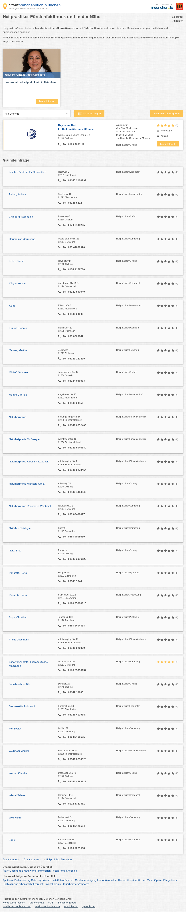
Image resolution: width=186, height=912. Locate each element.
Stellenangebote (67, 902)
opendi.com (88, 906)
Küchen (142, 880)
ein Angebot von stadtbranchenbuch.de (28, 8)
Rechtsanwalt (10, 883)
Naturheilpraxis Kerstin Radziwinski (29, 461)
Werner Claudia (18, 773)
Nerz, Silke (15, 550)
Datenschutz (36, 902)
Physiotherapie (52, 883)
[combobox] (4, 114)
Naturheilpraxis (17, 416)
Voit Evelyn (15, 728)
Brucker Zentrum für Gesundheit (27, 172)
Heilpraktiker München (59, 859)
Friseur (46, 880)
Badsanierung (22, 880)
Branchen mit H (33, 859)
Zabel (12, 839)
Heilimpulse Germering (22, 238)
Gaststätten (57, 880)
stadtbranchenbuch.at (47, 906)
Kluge (12, 305)
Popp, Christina (18, 617)
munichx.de (71, 906)
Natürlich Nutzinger (20, 528)
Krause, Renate (18, 327)
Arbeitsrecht (26, 883)
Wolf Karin (15, 817)
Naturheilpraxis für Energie (24, 439)
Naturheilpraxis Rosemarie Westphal (30, 505)
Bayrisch (69, 880)
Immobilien (44, 870)
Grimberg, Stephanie (21, 216)
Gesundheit (16, 870)
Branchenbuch (11, 859)
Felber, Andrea (17, 194)
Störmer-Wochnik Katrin (22, 706)
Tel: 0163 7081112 (73, 144)
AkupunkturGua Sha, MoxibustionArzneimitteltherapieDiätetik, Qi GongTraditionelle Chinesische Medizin (133, 131)
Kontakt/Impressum (14, 902)
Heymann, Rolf (76, 127)
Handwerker (30, 870)
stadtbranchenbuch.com (17, 906)
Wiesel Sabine (17, 795)
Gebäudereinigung (85, 880)
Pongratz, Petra (18, 572)
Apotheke (8, 880)
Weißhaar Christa (19, 750)
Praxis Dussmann (19, 639)
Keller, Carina (16, 261)
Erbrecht (38, 883)
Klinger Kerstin (17, 283)
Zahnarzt (83, 883)
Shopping (71, 870)
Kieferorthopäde (127, 880)
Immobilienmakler (107, 880)
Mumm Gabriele (18, 394)
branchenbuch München (35, 5)
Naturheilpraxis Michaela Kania (27, 483)
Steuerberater (70, 883)
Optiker (158, 880)
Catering (36, 880)
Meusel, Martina (18, 350)
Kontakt (164, 136)
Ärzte (6, 870)
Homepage (166, 130)
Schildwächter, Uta (19, 684)
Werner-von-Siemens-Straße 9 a (74, 137)
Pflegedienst (170, 880)
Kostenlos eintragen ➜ (167, 113)
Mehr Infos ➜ (46, 101)
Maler (150, 880)
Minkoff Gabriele (18, 372)
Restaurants (58, 870)
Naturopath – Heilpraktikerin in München (30, 82)
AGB (50, 902)
